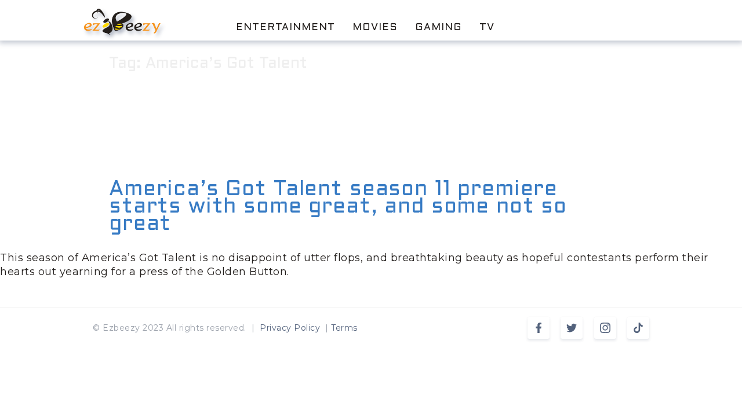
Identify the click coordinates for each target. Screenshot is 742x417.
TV (486, 27)
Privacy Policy (290, 328)
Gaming (438, 27)
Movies (375, 27)
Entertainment (285, 27)
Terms (344, 328)
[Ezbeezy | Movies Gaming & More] (122, 22)
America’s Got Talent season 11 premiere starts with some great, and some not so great (338, 207)
